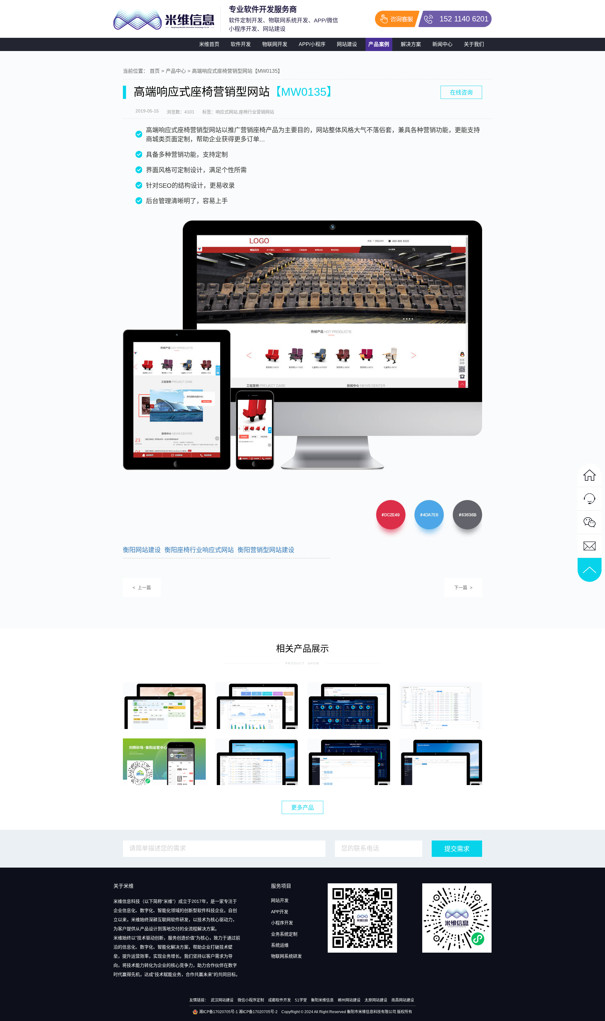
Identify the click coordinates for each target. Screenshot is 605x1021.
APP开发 (279, 911)
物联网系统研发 (286, 956)
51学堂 (301, 1000)
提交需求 (457, 849)
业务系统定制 (284, 934)
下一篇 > (463, 587)
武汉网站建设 (222, 1000)
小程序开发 (282, 922)
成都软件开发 (279, 1000)
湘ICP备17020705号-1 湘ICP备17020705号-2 (238, 1012)
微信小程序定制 (251, 1000)
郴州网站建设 (349, 1000)
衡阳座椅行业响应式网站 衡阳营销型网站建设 (229, 550)
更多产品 (302, 808)
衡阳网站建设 (142, 550)
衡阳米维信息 (322, 1000)
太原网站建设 (376, 1000)
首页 (155, 71)
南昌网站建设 (402, 1000)
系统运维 (280, 945)
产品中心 (176, 71)
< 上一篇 (142, 587)
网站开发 (280, 900)
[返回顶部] (590, 570)
